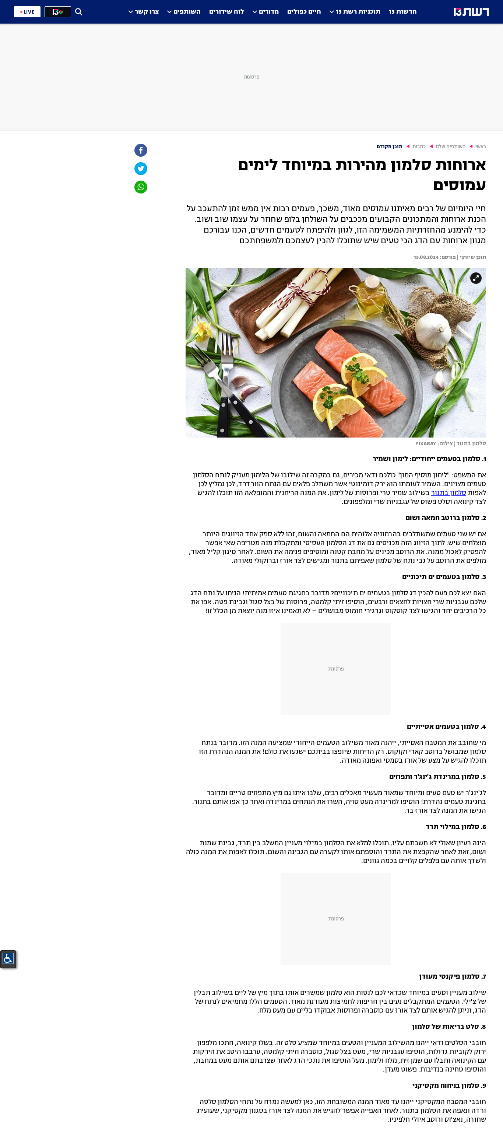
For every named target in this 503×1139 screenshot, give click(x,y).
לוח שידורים (226, 12)
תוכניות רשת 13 (358, 12)
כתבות (419, 147)
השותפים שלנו (450, 147)
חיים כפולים (304, 12)
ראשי (480, 147)
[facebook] (140, 150)
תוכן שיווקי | (471, 257)
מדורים (269, 12)
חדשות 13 (403, 12)
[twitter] (140, 168)
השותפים (187, 12)
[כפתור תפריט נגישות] (8, 958)
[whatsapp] (140, 187)
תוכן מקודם (389, 147)
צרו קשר (147, 12)
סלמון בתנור (448, 493)
